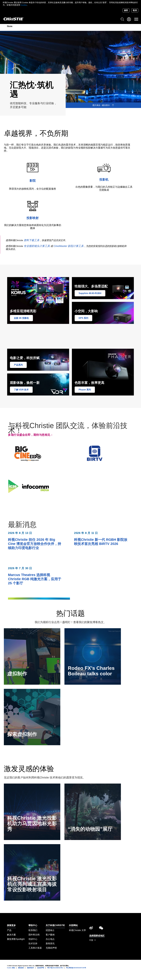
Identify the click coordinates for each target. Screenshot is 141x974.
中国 (91, 940)
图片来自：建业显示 (101, 105)
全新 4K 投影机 (21, 318)
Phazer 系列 (85, 389)
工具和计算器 (35, 948)
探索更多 (11, 925)
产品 (9, 930)
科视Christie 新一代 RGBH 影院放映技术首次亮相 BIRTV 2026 (100, 542)
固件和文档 (34, 935)
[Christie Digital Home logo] (12, 19)
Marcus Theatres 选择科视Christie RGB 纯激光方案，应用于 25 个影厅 (34, 579)
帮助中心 (33, 925)
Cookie (24, 5)
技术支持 (33, 943)
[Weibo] (91, 928)
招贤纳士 (50, 930)
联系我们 (33, 930)
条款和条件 (30, 967)
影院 (33, 180)
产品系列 (18, 365)
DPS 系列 (83, 318)
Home (9, 26)
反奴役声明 (40, 967)
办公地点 (50, 939)
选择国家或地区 (97, 935)
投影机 (104, 179)
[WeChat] (101, 928)
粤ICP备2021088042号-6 (55, 967)
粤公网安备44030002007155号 (76, 967)
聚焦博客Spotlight (16, 939)
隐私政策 (21, 967)
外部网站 (73, 925)
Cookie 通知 (11, 967)
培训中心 (33, 939)
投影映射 (33, 218)
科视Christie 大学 (77, 930)
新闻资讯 (50, 943)
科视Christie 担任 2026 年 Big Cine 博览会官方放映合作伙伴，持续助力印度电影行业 (34, 544)
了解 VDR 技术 (21, 389)
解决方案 (11, 935)
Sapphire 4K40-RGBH (90, 293)
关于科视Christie (55, 925)
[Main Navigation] (136, 19)
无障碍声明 (51, 948)
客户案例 (50, 935)
